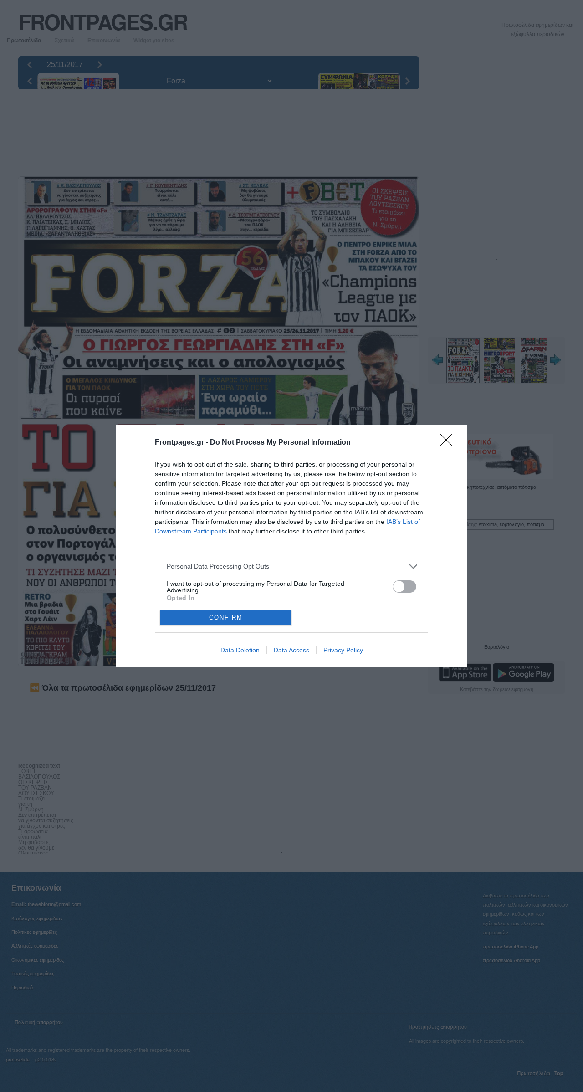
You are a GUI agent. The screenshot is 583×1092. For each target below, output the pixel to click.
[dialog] (291, 546)
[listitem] (291, 566)
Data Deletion (240, 650)
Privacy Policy (343, 650)
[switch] (404, 586)
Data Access (291, 650)
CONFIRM (226, 617)
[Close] (449, 442)
